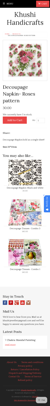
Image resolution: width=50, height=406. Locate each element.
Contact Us (14, 376)
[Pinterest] (11, 302)
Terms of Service (32, 376)
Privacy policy (25, 366)
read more (10, 344)
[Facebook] (5, 302)
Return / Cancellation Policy (25, 369)
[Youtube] (22, 302)
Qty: (34, 120)
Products (16, 34)
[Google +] (16, 302)
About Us (12, 362)
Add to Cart (14, 120)
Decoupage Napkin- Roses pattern (21, 35)
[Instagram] (28, 302)
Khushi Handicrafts (25, 18)
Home (7, 34)
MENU (9, 3)
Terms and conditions (32, 362)
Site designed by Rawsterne (25, 400)
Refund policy (25, 380)
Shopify (35, 397)
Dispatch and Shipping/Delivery (25, 373)
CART (44, 3)
